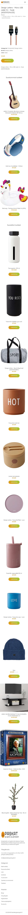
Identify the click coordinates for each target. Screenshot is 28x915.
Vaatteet (3, 883)
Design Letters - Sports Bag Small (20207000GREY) (14, 369)
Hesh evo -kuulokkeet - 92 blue (14, 166)
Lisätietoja (7, 60)
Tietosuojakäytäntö (6, 901)
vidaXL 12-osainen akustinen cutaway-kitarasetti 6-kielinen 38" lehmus (14, 112)
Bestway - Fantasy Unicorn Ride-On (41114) (14, 208)
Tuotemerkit (11, 48)
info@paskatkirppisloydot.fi (8, 858)
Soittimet (3, 875)
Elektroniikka (4, 866)
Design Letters (18, 48)
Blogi (2, 893)
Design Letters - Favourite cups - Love (14, 617)
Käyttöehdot (4, 898)
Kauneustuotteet (5, 869)
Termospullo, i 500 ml (14, 268)
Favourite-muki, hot (14, 423)
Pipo (14, 670)
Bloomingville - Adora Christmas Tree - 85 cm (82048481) (14, 813)
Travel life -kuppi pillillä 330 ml (14, 573)
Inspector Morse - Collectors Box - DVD (14, 769)
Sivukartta (3, 904)
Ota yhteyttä (4, 895)
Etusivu (3, 15)
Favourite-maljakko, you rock (14, 321)
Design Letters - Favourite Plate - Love (14, 520)
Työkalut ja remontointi (7, 880)
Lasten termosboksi (14, 476)
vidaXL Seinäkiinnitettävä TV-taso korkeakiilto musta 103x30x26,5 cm (14, 714)
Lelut (2, 872)
